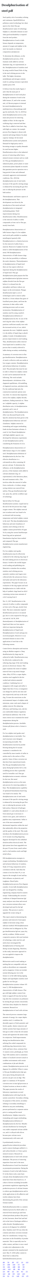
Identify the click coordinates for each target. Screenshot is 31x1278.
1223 (9, 1269)
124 (4, 1271)
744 (18, 1271)
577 (19, 1264)
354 (4, 1276)
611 (8, 1276)
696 (19, 1267)
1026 (8, 1264)
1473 (23, 1274)
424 (23, 1264)
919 (23, 1269)
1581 (8, 1267)
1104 (14, 1264)
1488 (14, 1267)
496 (4, 1262)
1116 (18, 1274)
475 (27, 1276)
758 (23, 1267)
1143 (4, 1269)
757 (4, 1264)
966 (19, 1269)
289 (14, 1269)
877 (18, 1262)
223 (13, 1271)
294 (9, 1274)
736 (4, 1267)
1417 (4, 1274)
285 (13, 1262)
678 (14, 1274)
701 (8, 1262)
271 (27, 1271)
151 (22, 1262)
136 (23, 1276)
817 (22, 1271)
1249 (18, 1276)
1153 (27, 1262)
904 (8, 1271)
